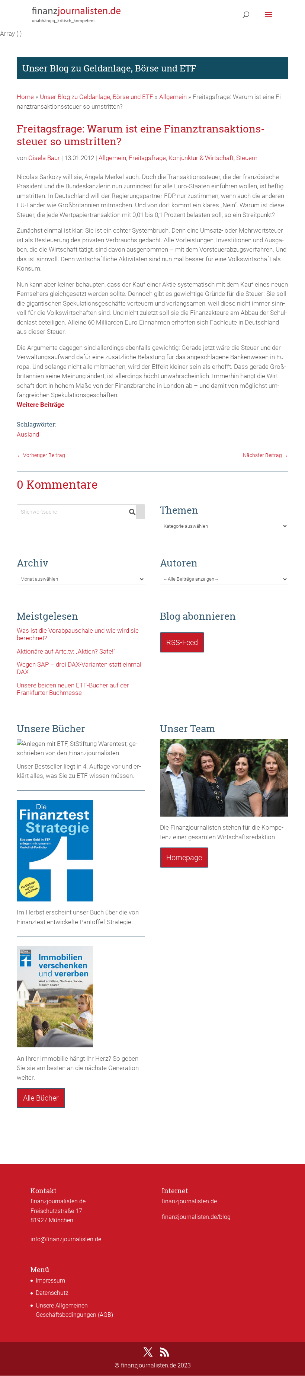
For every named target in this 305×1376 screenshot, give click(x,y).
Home (25, 96)
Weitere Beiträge (40, 404)
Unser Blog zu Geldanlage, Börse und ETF (96, 96)
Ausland (28, 434)
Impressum (50, 1280)
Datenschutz (52, 1292)
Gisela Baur (44, 158)
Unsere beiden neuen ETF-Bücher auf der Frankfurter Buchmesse (73, 688)
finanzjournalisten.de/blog (196, 1216)
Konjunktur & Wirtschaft (201, 158)
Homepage (184, 857)
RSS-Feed (182, 642)
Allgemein (173, 96)
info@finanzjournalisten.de (65, 1239)
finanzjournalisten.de (189, 1201)
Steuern (246, 158)
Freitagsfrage (147, 158)
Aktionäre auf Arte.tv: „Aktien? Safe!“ (66, 651)
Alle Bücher (41, 1098)
